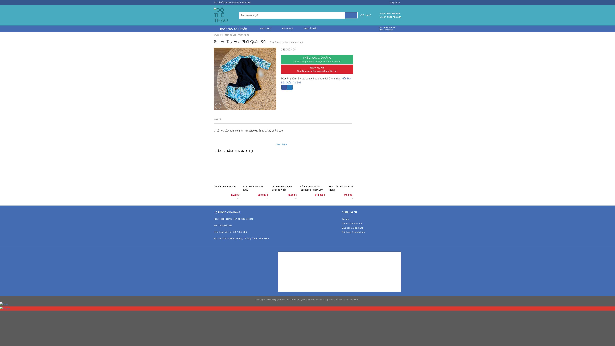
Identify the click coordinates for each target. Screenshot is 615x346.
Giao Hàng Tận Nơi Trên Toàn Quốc (387, 28)
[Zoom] (218, 106)
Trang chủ (218, 35)
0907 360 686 (393, 13)
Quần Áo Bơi (244, 35)
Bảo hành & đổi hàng (352, 228)
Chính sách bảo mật (352, 223)
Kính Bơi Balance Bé (225, 186)
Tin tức (345, 219)
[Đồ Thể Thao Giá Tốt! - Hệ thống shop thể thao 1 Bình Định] (224, 15)
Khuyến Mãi (310, 28)
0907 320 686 (394, 17)
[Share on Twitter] (290, 87)
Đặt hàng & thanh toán (353, 232)
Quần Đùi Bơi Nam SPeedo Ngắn (282, 188)
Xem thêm (281, 144)
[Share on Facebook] (284, 87)
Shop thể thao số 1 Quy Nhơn (344, 299)
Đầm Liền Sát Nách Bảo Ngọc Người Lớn (311, 188)
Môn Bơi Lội (230, 35)
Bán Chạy (287, 28)
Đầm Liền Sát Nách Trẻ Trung (341, 188)
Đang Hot (266, 28)
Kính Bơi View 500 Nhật (253, 188)
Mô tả (217, 119)
